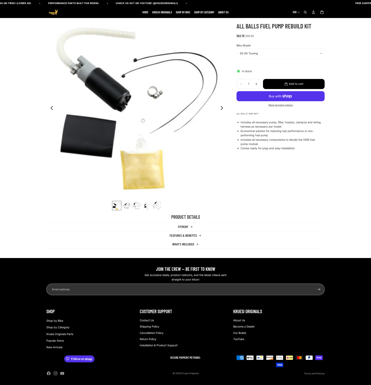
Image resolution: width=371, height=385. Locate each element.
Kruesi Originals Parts (59, 334)
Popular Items (55, 340)
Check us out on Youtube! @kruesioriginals (147, 3)
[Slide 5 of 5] (157, 205)
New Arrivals (54, 347)
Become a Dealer (244, 326)
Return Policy (148, 339)
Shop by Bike (54, 320)
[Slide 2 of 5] (127, 205)
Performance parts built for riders (73, 3)
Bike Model (244, 45)
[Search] (305, 12)
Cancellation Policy (151, 332)
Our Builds (239, 332)
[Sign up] (319, 289)
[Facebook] (48, 373)
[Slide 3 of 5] (137, 205)
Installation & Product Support (159, 345)
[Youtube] (62, 373)
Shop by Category (58, 327)
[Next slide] (223, 108)
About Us (239, 320)
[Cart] (322, 12)
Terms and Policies (314, 373)
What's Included (183, 244)
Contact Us (147, 320)
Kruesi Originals (190, 373)
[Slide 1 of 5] (116, 205)
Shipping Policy (149, 326)
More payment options (281, 105)
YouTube (238, 339)
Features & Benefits (183, 235)
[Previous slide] (50, 108)
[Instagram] (55, 373)
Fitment (183, 227)
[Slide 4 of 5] (147, 205)
